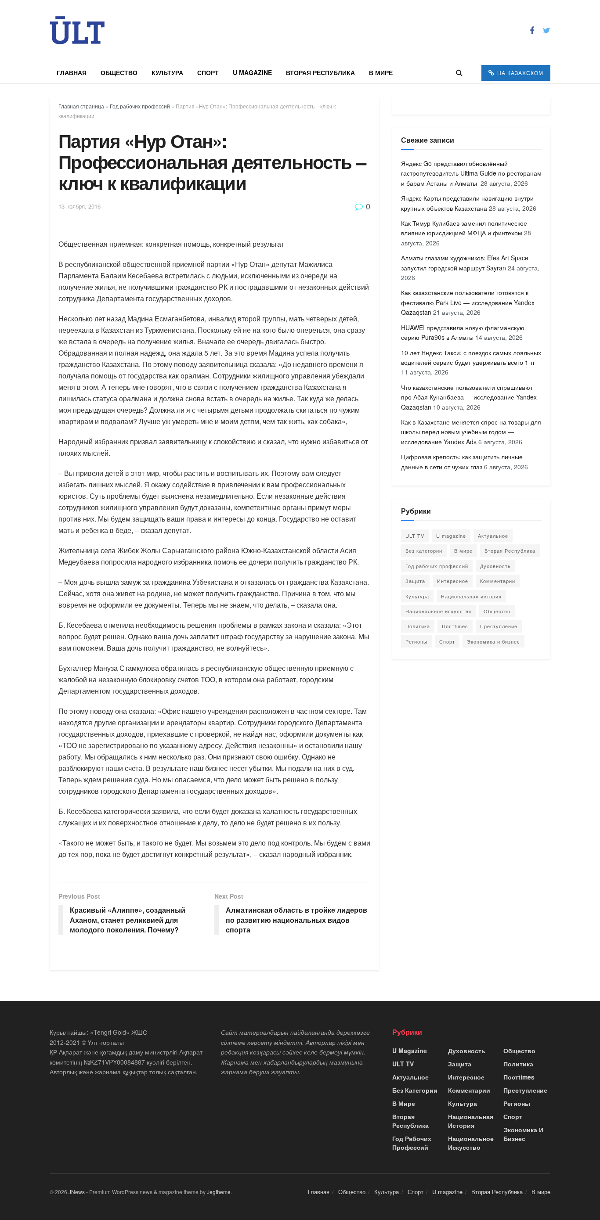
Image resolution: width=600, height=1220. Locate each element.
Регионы (416, 641)
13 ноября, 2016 (79, 206)
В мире (381, 72)
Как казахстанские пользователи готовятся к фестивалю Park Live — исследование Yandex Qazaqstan (468, 302)
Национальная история (471, 596)
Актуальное (493, 535)
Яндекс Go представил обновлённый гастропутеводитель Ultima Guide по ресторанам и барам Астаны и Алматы (471, 173)
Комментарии (497, 580)
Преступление (498, 626)
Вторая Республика (320, 72)
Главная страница (81, 106)
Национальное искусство (438, 611)
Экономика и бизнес (493, 641)
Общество (119, 72)
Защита (415, 580)
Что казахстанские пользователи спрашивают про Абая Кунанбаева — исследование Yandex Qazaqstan (469, 397)
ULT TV (414, 535)
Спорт (208, 72)
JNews (77, 1191)
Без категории (423, 550)
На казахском (519, 72)
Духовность (495, 565)
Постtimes (455, 626)
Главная (72, 72)
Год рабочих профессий (140, 106)
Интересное (452, 580)
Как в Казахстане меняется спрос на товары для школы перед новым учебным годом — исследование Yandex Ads (471, 431)
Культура (167, 72)
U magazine (252, 72)
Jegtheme (219, 1191)
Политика (417, 626)
